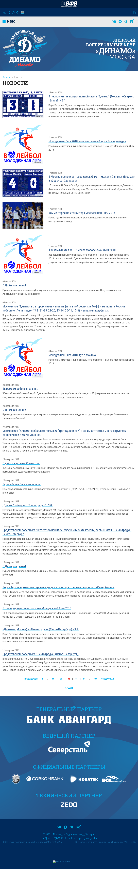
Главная (6, 77)
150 (95, 679)
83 (76, 679)
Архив (69, 687)
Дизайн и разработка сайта (92, 842)
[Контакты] (5, 12)
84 (84, 679)
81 (61, 679)
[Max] (120, 22)
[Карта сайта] (9, 12)
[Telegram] (125, 21)
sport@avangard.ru (87, 838)
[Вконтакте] (114, 21)
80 (53, 679)
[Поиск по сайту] (13, 12)
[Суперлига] (69, 4)
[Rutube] (132, 21)
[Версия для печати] (17, 12)
